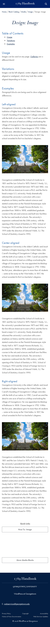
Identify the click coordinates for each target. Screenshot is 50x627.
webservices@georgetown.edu (17, 603)
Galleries (34, 56)
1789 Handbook (25, 4)
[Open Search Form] (46, 4)
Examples (11, 43)
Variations (11, 40)
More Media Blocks (25, 560)
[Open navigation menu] (4, 4)
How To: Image (25, 529)
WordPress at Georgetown (25, 593)
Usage (9, 37)
